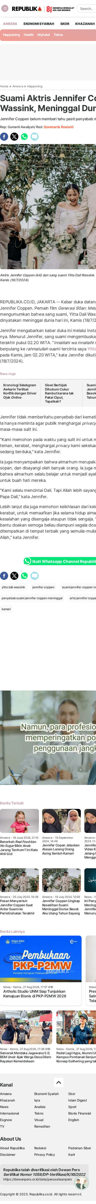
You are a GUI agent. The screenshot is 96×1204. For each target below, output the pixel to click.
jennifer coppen (43, 587)
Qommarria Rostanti (58, 127)
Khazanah (7, 1100)
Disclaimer (7, 1154)
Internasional (9, 1113)
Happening (11, 35)
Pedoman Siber (79, 1148)
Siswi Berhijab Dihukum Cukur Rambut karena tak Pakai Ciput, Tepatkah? (59, 393)
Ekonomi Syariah (39, 24)
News (4, 1107)
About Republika (12, 1148)
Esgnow (6, 1120)
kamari (6, 609)
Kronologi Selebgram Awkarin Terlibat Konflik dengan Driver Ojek (20, 391)
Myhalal (44, 35)
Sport (72, 1107)
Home (4, 86)
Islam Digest (77, 1100)
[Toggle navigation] (5, 8)
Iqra (37, 1100)
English (73, 1120)
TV (2, 1126)
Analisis (40, 1107)
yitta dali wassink (13, 587)
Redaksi (40, 1148)
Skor (71, 1094)
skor (64, 24)
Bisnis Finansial (79, 1113)
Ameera (17, 86)
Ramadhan (42, 1126)
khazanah (85, 24)
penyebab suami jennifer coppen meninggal (32, 598)
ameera (10, 24)
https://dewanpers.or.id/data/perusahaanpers (37, 1179)
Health (29, 35)
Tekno (58, 35)
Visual (38, 1120)
